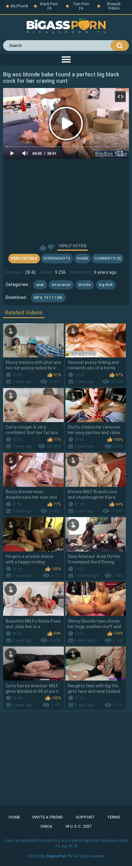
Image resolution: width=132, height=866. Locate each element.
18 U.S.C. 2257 (78, 826)
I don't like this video (51, 247)
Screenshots (56, 258)
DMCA (46, 826)
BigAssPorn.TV (60, 856)
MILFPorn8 (19, 6)
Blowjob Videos (113, 6)
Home (14, 817)
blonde (85, 285)
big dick (106, 285)
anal (40, 285)
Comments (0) (108, 258)
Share (82, 258)
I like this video (43, 247)
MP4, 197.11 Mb (48, 298)
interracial (61, 285)
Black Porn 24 (49, 6)
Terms (113, 817)
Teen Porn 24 (80, 6)
